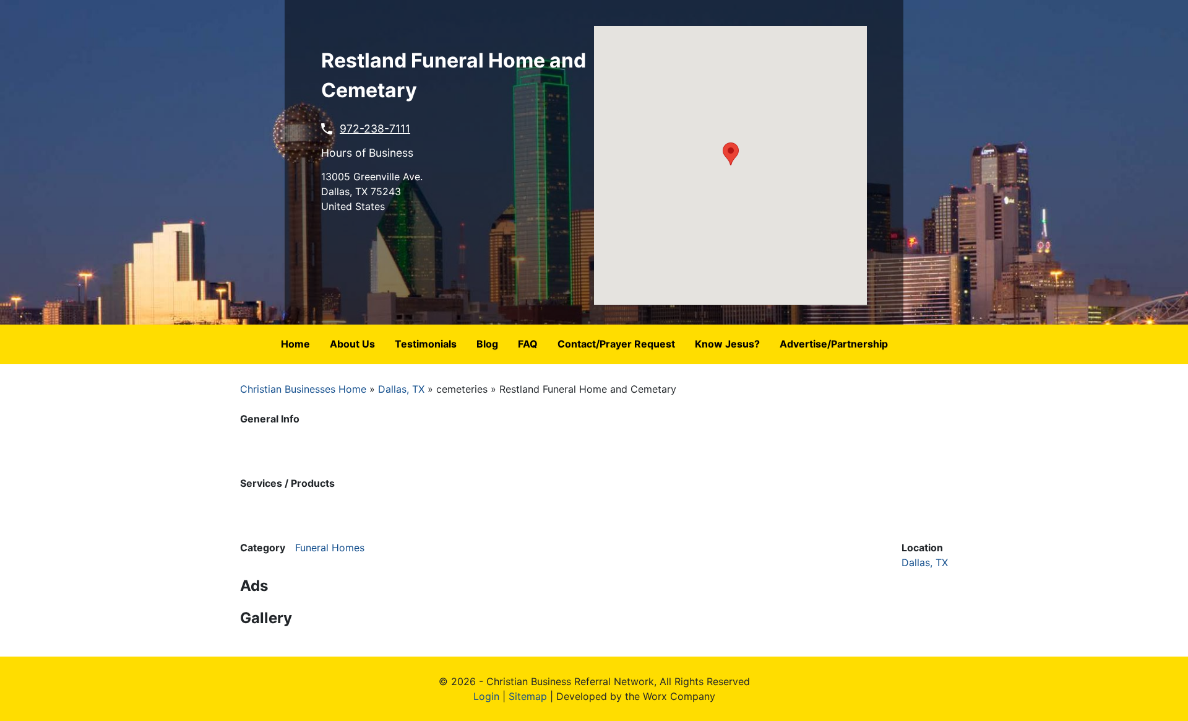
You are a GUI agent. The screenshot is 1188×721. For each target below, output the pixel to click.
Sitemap (528, 696)
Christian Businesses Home (303, 389)
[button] (731, 153)
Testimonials (426, 344)
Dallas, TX (401, 389)
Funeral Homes (329, 547)
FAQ (528, 344)
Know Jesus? (727, 344)
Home (295, 344)
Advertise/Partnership (834, 344)
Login (486, 696)
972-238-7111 (375, 128)
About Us (352, 344)
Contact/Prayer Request (616, 344)
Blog (487, 344)
